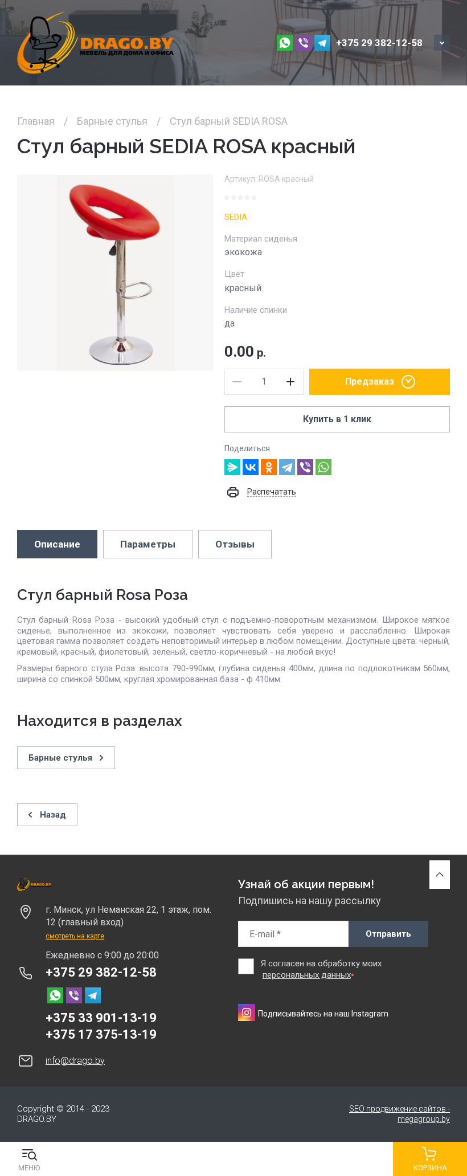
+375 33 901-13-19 (101, 1018)
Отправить (388, 934)
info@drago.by (75, 1060)
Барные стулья (112, 121)
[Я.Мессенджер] (232, 467)
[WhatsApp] (323, 467)
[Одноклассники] (269, 467)
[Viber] (305, 467)
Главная (36, 121)
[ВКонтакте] (251, 467)
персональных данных (307, 975)
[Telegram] (287, 467)
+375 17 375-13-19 (101, 1034)
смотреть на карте (75, 936)
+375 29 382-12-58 (379, 42)
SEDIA (235, 217)
